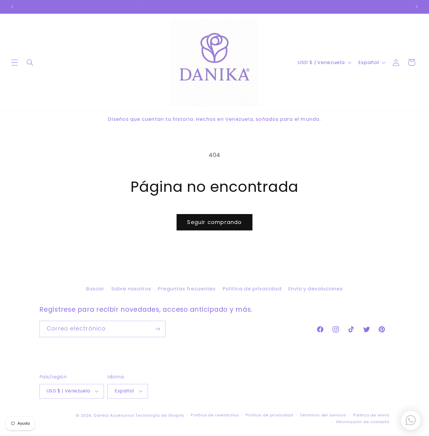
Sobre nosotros (131, 288)
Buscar (95, 288)
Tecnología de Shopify (159, 415)
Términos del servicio (323, 415)
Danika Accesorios (114, 415)
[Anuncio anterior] (12, 6)
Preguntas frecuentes (186, 288)
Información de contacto (363, 422)
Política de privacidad (252, 288)
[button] (14, 62)
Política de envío (371, 415)
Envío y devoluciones (315, 288)
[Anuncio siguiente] (416, 6)
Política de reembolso (215, 415)
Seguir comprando (214, 222)
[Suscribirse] (157, 329)
